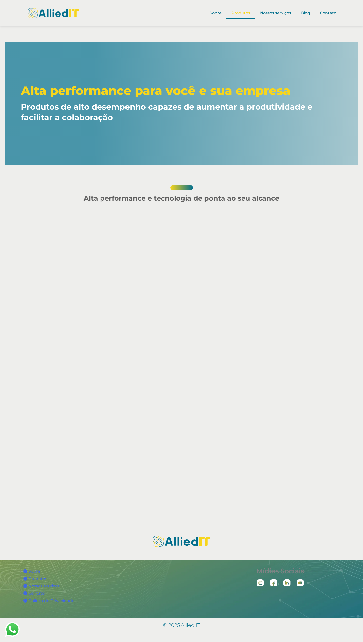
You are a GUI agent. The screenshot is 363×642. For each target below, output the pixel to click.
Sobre (216, 13)
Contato (328, 13)
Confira (121, 262)
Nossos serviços (275, 13)
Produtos (240, 13)
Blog (305, 13)
